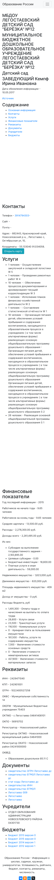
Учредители (15, 131)
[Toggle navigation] (47, 4)
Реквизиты (14, 124)
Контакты (14, 113)
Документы (15, 128)
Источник (8, 98)
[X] (33, 878)
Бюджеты (14, 135)
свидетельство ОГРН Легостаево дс (30, 770)
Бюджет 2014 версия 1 (21, 842)
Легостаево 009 (17, 792)
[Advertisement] (27, 172)
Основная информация (21, 110)
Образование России (17, 4)
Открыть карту (13, 251)
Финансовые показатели (22, 120)
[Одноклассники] (25, 878)
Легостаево (15, 796)
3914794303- (22, 215)
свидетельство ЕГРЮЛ (21, 788)
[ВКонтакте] (20, 878)
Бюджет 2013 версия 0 (22, 835)
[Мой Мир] (29, 878)
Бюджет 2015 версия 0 (22, 838)
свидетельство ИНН (20, 785)
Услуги (12, 117)
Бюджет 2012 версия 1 (21, 845)
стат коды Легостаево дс (23, 781)
